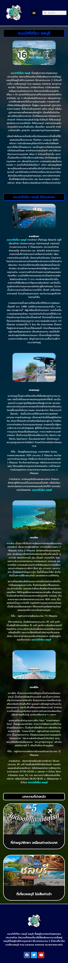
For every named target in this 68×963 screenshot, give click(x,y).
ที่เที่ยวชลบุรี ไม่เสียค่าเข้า (34, 894)
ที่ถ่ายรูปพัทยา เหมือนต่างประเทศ (34, 842)
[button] (34, 13)
